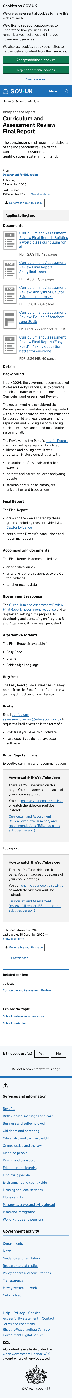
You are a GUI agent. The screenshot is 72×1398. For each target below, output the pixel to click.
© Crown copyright (36, 1388)
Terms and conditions (19, 1324)
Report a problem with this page (36, 1069)
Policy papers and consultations (27, 1273)
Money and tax (14, 1197)
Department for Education (20, 174)
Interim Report (57, 441)
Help (6, 1313)
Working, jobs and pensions (23, 1219)
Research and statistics (20, 1266)
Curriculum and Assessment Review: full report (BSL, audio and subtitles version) (35, 905)
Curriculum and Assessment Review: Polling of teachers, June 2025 (42, 317)
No (61, 1054)
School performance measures (23, 1016)
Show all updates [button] (13, 938)
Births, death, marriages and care (28, 1116)
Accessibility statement (20, 1318)
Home (7, 101)
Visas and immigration (19, 1212)
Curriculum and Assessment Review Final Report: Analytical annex (42, 267)
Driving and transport (19, 1160)
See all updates (40, 194)
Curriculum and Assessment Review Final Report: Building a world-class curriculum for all (43, 240)
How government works (21, 1288)
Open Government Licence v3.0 (26, 1354)
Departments (13, 1243)
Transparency (13, 1280)
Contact (48, 1318)
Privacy (19, 1313)
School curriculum (27, 101)
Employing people (16, 1175)
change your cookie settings (42, 801)
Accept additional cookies (36, 60)
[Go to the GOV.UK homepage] (18, 91)
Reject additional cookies (36, 70)
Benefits (9, 1109)
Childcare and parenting (21, 1131)
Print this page (19, 958)
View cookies (36, 79)
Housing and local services (23, 1190)
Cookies (34, 1313)
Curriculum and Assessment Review (27, 990)
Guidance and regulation (21, 1258)
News (7, 1251)
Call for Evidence (19, 527)
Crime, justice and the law (22, 1145)
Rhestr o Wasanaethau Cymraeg (27, 1329)
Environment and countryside (25, 1182)
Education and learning (20, 1168)
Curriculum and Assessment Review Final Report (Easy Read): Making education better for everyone (42, 344)
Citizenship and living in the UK (26, 1138)
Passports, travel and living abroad (29, 1204)
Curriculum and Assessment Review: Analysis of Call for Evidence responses (42, 292)
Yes (44, 1054)
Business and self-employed (24, 1123)
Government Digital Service (23, 1335)
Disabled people (15, 1153)
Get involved (12, 1295)
